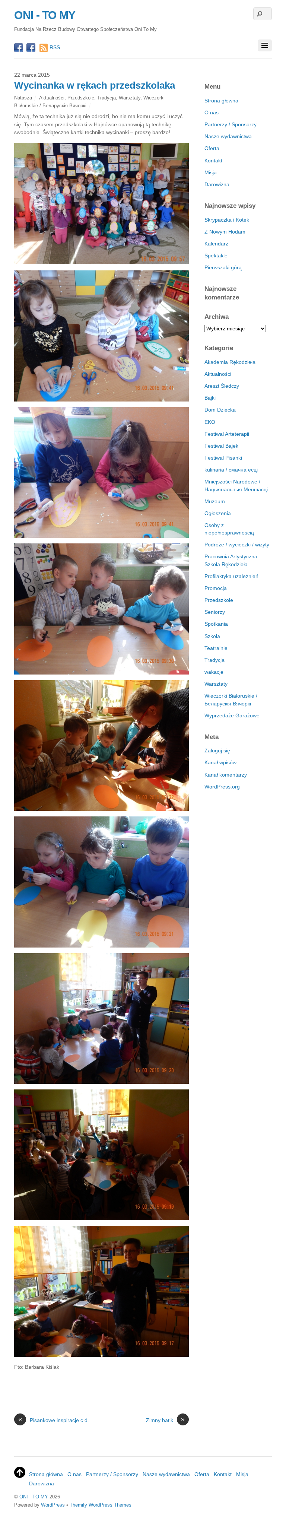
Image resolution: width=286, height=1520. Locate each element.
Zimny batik (165, 1419)
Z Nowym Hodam (224, 232)
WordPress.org (222, 787)
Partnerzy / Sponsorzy (230, 124)
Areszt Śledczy (221, 386)
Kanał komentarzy (225, 775)
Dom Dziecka (220, 410)
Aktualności (51, 98)
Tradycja (106, 98)
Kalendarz (216, 244)
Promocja (215, 588)
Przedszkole (80, 98)
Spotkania (216, 624)
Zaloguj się (217, 750)
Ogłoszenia (217, 513)
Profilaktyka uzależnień (231, 576)
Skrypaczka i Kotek (226, 220)
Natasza (23, 98)
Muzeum (214, 501)
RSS (55, 47)
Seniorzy (214, 612)
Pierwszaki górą (223, 267)
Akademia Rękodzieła (229, 362)
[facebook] (18, 48)
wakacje (213, 672)
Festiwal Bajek (221, 446)
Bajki (210, 398)
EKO (209, 422)
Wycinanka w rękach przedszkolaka (94, 85)
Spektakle (216, 255)
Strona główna (221, 101)
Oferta (211, 148)
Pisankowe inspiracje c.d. (53, 1419)
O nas (211, 112)
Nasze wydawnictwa (228, 136)
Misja (210, 172)
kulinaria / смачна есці (231, 470)
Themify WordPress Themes (100, 1505)
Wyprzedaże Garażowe (232, 715)
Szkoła (212, 636)
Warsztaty (129, 98)
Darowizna (216, 184)
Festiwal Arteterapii (226, 434)
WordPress (53, 1505)
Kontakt (213, 161)
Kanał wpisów (220, 762)
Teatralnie (216, 648)
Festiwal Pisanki (223, 458)
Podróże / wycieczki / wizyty (236, 545)
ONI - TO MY (33, 1497)
